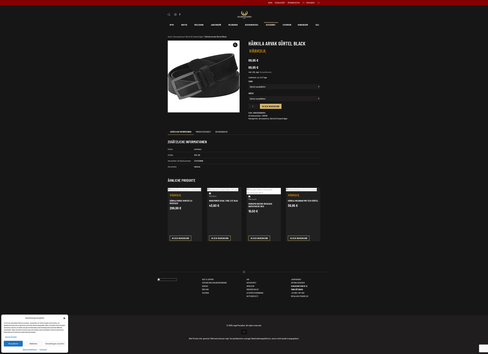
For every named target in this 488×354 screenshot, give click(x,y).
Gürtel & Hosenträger (194, 36)
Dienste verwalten (11, 337)
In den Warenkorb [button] (180, 238)
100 (195, 155)
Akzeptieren (13, 344)
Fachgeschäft (280, 3)
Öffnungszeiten (294, 3)
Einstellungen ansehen (54, 344)
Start (170, 36)
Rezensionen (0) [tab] (221, 131)
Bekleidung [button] (198, 25)
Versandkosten (266, 72)
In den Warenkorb (270, 106)
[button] (64, 318)
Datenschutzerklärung (30, 349)
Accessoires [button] (270, 25)
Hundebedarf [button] (303, 25)
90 (199, 155)
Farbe (250, 81)
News (270, 3)
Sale (317, 25)
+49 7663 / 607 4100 (297, 293)
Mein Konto (310, 3)
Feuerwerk (287, 25)
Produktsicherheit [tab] (203, 131)
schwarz (197, 149)
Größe (251, 93)
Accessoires (179, 36)
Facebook (205, 293)
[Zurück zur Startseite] (244, 14)
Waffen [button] (184, 25)
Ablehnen (33, 344)
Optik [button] (172, 25)
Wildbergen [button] (233, 25)
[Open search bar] (169, 14)
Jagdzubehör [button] (216, 25)
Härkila (197, 166)
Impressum (43, 349)
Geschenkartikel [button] (251, 25)
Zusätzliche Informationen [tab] (180, 131)
